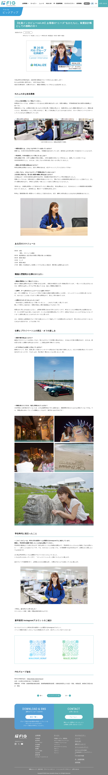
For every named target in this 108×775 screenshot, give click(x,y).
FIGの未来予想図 (79, 755)
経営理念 (37, 740)
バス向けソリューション (60, 742)
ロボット (56, 748)
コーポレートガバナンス (41, 756)
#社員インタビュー (36, 35)
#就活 (62, 35)
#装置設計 (50, 35)
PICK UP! (49, 3)
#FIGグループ (26, 35)
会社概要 (37, 744)
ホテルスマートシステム (60, 746)
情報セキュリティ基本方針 (36, 769)
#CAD (55, 35)
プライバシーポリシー (49, 769)
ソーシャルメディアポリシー (63, 769)
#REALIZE (44, 35)
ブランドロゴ (38, 742)
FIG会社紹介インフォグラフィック (83, 753)
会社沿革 (37, 752)
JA (92, 4)
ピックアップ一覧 (54, 695)
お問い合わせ (103, 3)
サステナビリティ (69, 3)
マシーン (56, 752)
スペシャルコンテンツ (81, 747)
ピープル (27, 32)
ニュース (41, 3)
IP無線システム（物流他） (61, 738)
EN (96, 3)
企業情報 (24, 3)
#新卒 (59, 35)
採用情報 (79, 3)
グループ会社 (38, 750)
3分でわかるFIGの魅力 (81, 750)
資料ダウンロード (80, 744)
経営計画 (37, 754)
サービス (33, 3)
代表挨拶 (37, 738)
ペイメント (57, 744)
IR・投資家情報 (58, 3)
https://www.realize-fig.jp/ (35, 679)
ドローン (56, 750)
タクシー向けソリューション (61, 740)
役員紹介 (37, 746)
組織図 (37, 748)
